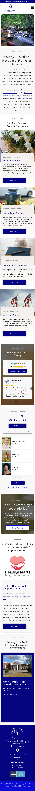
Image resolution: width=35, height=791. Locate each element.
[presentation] (11, 478)
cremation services (10, 93)
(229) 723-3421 (13, 694)
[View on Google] (7, 381)
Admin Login (26, 786)
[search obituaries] (28, 432)
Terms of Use (18, 786)
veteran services (22, 98)
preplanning (7, 101)
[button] (3, 388)
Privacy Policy (9, 786)
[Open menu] (32, 7)
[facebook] (17, 750)
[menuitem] (12, 754)
